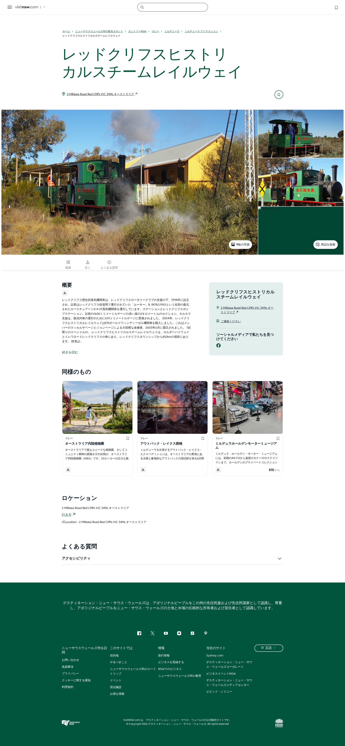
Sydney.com (214, 655)
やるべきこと (118, 662)
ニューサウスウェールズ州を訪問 (84, 650)
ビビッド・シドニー (219, 691)
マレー (155, 31)
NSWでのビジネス (170, 669)
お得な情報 (117, 693)
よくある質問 (109, 267)
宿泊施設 (115, 687)
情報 (161, 648)
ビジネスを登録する (171, 662)
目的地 (114, 655)
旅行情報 (164, 655)
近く (88, 267)
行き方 (67, 515)
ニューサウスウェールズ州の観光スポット (99, 31)
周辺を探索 (328, 244)
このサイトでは (121, 648)
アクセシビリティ (76, 558)
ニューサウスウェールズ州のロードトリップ (133, 671)
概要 (68, 267)
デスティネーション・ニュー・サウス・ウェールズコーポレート (229, 664)
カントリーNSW (137, 31)
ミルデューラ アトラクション (201, 31)
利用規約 (67, 687)
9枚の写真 (243, 244)
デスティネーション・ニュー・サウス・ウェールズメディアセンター (229, 682)
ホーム (66, 31)
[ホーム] (26, 7)
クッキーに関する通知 (76, 680)
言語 (268, 648)
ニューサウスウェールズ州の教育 (179, 675)
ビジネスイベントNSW (221, 673)
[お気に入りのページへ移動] (336, 7)
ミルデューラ (172, 31)
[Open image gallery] (129, 254)
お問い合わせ (70, 660)
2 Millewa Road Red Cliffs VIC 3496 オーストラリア (101, 94)
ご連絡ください (231, 321)
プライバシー (70, 673)
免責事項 (67, 666)
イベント (115, 680)
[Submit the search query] (142, 7)
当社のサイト (216, 648)
